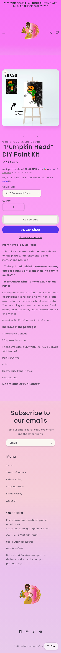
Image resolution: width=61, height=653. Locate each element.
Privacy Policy (14, 493)
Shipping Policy (15, 486)
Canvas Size (8, 186)
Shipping (6, 172)
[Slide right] (37, 136)
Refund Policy (14, 479)
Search (10, 465)
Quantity (6, 200)
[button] (3, 32)
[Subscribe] (51, 443)
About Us (11, 500)
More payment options (30, 237)
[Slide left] (23, 136)
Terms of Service (16, 472)
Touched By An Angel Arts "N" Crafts (33, 646)
